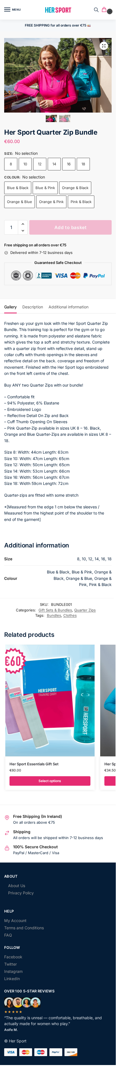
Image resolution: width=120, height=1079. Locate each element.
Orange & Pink (51, 201)
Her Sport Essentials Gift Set (34, 764)
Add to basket (70, 227)
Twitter (10, 964)
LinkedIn (12, 978)
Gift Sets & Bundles (55, 610)
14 (54, 164)
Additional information (68, 306)
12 (40, 164)
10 (25, 164)
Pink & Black (81, 201)
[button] (105, 10)
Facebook (13, 956)
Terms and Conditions (24, 927)
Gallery (10, 306)
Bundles (54, 615)
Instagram (13, 971)
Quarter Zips (85, 610)
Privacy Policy (21, 892)
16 (69, 164)
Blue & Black (17, 187)
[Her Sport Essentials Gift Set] (50, 700)
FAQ (8, 935)
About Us (16, 885)
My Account (15, 920)
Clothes (70, 615)
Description (32, 306)
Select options (50, 781)
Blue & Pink (45, 187)
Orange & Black (75, 187)
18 (83, 164)
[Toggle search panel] (96, 10)
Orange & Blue (19, 201)
